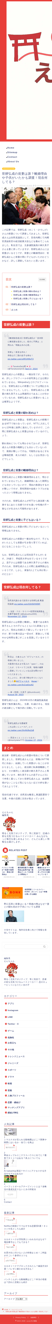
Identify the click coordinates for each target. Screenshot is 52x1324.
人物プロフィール (16, 1095)
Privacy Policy (21, 1317)
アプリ (11, 1003)
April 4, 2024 (31, 369)
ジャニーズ (13, 1063)
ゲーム (11, 1031)
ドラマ (11, 1077)
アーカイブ (9, 1299)
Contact (12, 157)
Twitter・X (13, 1024)
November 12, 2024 (17, 616)
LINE (10, 1017)
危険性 (11, 1037)
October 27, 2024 (33, 740)
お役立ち (12, 1043)
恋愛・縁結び (14, 1102)
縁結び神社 (13, 1112)
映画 (10, 1083)
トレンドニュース (8, 168)
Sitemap (12, 152)
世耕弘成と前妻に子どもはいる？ (28, 299)
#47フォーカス (22, 681)
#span (34, 681)
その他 (11, 1049)
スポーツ (12, 1070)
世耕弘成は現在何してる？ (24, 304)
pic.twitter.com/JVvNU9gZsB (21, 730)
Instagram (13, 1010)
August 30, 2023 (16, 694)
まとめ (14, 310)
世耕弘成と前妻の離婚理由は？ (27, 295)
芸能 (10, 1090)
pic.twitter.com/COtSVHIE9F (27, 604)
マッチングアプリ (16, 1107)
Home (10, 148)
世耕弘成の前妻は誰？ (22, 287)
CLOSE (42, 279)
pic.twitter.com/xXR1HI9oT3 (21, 359)
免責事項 (33, 1317)
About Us (13, 161)
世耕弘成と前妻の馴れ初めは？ (27, 291)
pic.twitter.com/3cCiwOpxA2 (21, 685)
